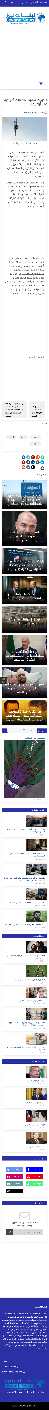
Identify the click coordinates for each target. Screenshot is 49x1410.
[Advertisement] (24, 55)
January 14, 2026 (39, 1004)
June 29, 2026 (40, 983)
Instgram (17, 1176)
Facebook (37, 1169)
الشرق (31, 357)
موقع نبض (37, 1184)
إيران (23, 437)
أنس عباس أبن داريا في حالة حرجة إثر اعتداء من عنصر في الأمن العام (24, 688)
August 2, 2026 (40, 927)
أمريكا (11, 437)
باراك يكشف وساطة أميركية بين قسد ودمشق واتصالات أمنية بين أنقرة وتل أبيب (24, 565)
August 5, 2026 (40, 905)
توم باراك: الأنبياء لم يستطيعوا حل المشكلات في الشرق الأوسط (24, 655)
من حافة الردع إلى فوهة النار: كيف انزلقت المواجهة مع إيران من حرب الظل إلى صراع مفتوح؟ (15, 409)
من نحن (41, 1392)
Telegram (17, 1184)
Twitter (17, 1169)
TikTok (17, 1191)
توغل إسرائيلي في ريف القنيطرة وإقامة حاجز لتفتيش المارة (24, 623)
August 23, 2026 (39, 835)
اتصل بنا (30, 1392)
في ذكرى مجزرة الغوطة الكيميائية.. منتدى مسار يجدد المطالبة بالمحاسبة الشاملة (24, 715)
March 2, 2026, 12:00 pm (34, 113)
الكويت (36, 437)
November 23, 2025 (38, 1053)
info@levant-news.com (12, 1372)
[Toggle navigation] (40, 84)
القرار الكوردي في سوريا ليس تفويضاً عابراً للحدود (37, 409)
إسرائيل (35, 443)
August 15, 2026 (40, 859)
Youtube (37, 1176)
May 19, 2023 (41, 1084)
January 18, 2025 (39, 799)
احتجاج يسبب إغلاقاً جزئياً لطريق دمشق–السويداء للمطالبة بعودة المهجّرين (24, 499)
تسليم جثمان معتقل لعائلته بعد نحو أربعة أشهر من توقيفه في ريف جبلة (24, 536)
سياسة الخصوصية (15, 1392)
